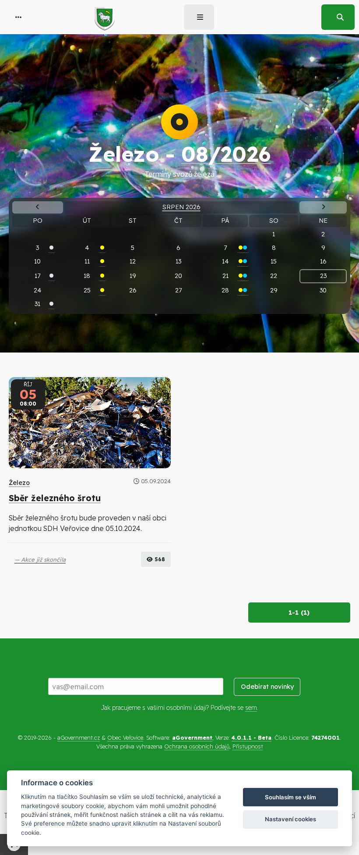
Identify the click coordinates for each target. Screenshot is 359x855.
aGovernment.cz (78, 737)
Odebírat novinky (267, 687)
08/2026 (226, 154)
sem (251, 708)
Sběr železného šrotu (55, 498)
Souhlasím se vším (290, 797)
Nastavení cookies (290, 819)
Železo (19, 483)
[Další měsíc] (323, 207)
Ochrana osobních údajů (196, 746)
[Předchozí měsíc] (38, 207)
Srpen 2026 (181, 207)
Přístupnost (247, 746)
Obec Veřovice (125, 737)
